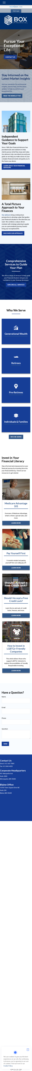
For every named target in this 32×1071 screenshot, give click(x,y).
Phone (4, 718)
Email (3, 707)
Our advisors (6, 215)
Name (4, 697)
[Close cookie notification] (28, 1049)
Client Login (16, 11)
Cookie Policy (8, 1066)
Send (5, 744)
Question (5, 729)
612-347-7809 (18, 1069)
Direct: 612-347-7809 (7, 763)
